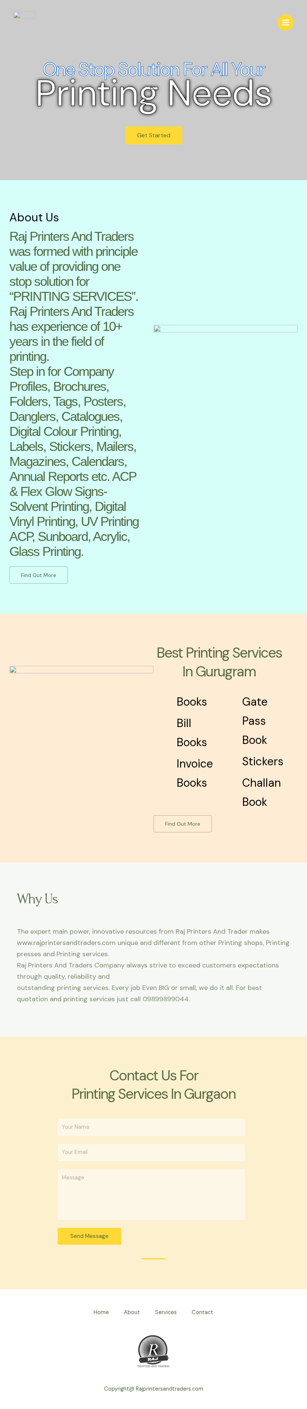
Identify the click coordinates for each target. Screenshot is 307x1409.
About (132, 1312)
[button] (153, 135)
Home (101, 1312)
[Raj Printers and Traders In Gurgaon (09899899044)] (24, 22)
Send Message (89, 1236)
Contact (202, 1312)
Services (166, 1312)
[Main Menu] (285, 22)
